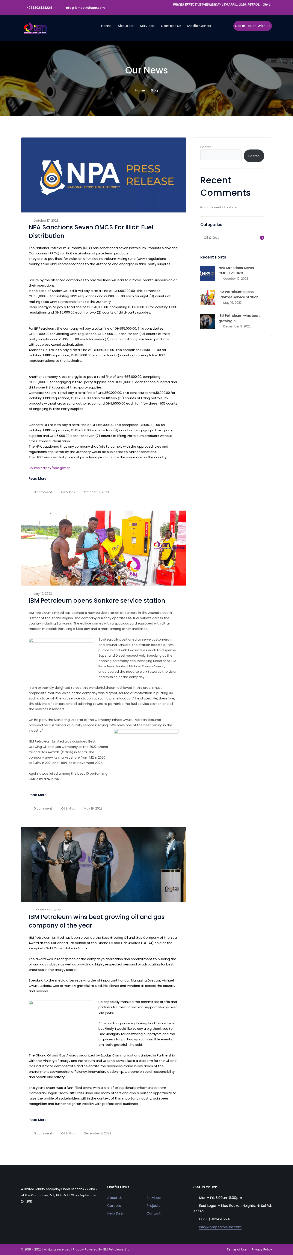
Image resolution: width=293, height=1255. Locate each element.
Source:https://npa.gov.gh (50, 468)
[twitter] (22, 1214)
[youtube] (35, 1214)
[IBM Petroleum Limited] (35, 27)
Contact (153, 1213)
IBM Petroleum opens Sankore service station (97, 600)
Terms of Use (237, 1249)
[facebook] (28, 1214)
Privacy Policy (262, 1249)
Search (205, 147)
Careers (114, 1205)
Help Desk (115, 1213)
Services (153, 1197)
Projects (153, 1205)
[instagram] (41, 1214)
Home (140, 90)
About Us (114, 1197)
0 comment (43, 492)
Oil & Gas (68, 492)
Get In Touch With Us (253, 26)
